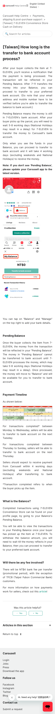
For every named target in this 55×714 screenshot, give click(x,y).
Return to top (11, 634)
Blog (5, 695)
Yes (20, 613)
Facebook (8, 684)
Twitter (7, 691)
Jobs (5, 663)
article (43, 591)
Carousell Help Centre (15, 15)
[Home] (14, 5)
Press (6, 667)
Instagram (8, 688)
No (37, 613)
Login (6, 659)
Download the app (13, 670)
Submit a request (12, 709)
